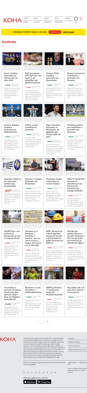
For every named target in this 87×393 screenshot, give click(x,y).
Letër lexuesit (68, 32)
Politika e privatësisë (74, 342)
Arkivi (68, 18)
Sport (47, 18)
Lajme (26, 18)
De (32, 372)
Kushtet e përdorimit (74, 346)
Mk (55, 372)
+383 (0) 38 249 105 (72, 363)
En (28, 372)
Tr (51, 372)
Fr (35, 372)
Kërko (76, 22)
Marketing (59, 22)
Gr (43, 372)
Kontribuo (53, 32)
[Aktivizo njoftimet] (81, 19)
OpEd (26, 22)
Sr (47, 372)
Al (24, 372)
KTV (56, 18)
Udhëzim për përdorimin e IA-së (77, 349)
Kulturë (37, 22)
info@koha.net (83, 362)
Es (39, 372)
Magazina (48, 22)
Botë (36, 18)
